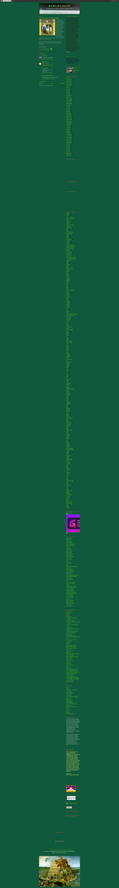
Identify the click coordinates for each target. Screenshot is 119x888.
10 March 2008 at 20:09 (47, 59)
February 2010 (68, 95)
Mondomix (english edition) (71, 646)
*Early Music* (68, 222)
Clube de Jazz (68, 627)
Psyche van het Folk (70, 660)
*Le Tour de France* (69, 232)
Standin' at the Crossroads (71, 592)
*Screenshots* (68, 253)
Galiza (67, 345)
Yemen (67, 504)
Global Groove (68, 555)
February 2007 (68, 153)
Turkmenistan (68, 485)
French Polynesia (69, 342)
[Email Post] (51, 48)
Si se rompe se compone (70, 582)
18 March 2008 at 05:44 (47, 65)
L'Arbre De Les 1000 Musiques (71, 566)
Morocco (67, 415)
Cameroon (68, 304)
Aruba (67, 273)
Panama (67, 437)
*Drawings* (68, 220)
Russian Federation (69, 448)
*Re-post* (68, 250)
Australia (67, 275)
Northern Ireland (69, 429)
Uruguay (67, 492)
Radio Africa (68, 662)
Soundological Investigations (71, 586)
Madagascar (68, 403)
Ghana (67, 350)
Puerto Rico (68, 445)
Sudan (67, 466)
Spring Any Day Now (70, 590)
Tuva (67, 486)
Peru (67, 439)
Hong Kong (68, 364)
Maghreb (67, 404)
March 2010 (68, 93)
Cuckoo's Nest (69, 549)
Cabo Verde (68, 301)
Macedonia (68, 401)
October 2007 (68, 140)
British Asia (68, 294)
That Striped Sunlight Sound (71, 593)
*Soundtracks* (68, 256)
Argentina (68, 270)
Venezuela (68, 496)
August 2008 (68, 124)
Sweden (67, 468)
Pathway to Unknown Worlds (71, 576)
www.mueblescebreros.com (47, 75)
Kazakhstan (68, 384)
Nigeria (67, 428)
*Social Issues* (69, 254)
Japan (67, 381)
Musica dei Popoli (69, 650)
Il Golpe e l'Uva (69, 558)
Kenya (67, 386)
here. (43, 44)
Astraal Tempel (69, 542)
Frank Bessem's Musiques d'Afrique (72, 636)
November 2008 (69, 119)
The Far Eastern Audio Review (71, 673)
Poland (67, 441)
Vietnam (67, 497)
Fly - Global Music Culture (71, 635)
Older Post (62, 83)
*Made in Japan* (69, 233)
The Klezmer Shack (69, 674)
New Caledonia (69, 422)
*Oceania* (68, 240)
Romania (67, 446)
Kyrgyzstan (68, 393)
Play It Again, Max (69, 579)
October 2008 (68, 121)
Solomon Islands (69, 459)
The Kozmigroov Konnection (71, 676)
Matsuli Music (68, 568)
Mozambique (68, 417)
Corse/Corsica (68, 318)
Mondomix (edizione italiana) (71, 645)
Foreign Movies (69, 693)
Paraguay (68, 438)
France (67, 339)
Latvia (67, 397)
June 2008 (68, 127)
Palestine (68, 435)
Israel (67, 376)
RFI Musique (68, 663)
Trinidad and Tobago (70, 480)
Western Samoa (69, 503)
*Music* (67, 236)
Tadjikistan (68, 472)
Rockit (67, 666)
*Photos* (67, 243)
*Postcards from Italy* (70, 247)
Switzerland (68, 469)
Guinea (67, 357)
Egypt (67, 331)
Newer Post (41, 83)
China (67, 309)
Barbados (68, 280)
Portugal (67, 442)
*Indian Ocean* (69, 227)
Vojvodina (68, 499)
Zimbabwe (68, 507)
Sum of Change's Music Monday (72, 670)
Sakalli (67, 580)
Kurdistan (68, 391)
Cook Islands (68, 316)
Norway (67, 431)
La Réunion (68, 394)
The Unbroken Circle (70, 680)
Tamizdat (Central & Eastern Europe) (73, 672)
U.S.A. (67, 487)
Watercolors (68, 712)
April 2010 (68, 92)
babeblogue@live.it (61, 852)
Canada (67, 305)
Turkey (67, 483)
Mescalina (68, 643)
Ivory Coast (68, 379)
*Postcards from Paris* (70, 249)
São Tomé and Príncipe (70, 449)
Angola (67, 267)
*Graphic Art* (68, 226)
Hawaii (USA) (68, 362)
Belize (67, 284)
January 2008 (68, 135)
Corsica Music (68, 548)
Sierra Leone (68, 455)
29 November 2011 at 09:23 (48, 78)
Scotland (67, 451)
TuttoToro (68, 710)
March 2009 (68, 113)
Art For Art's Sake (69, 541)
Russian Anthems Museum (71, 706)
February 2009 (68, 114)
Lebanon (67, 398)
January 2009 (68, 116)
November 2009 (69, 100)
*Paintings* (68, 242)
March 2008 (68, 132)
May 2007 (68, 148)
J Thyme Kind (68, 559)
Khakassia (68, 387)
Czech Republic (69, 326)
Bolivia (67, 288)
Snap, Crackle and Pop (70, 583)
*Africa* (67, 215)
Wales (67, 500)
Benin (67, 285)
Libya (67, 400)
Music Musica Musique (70, 570)
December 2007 (69, 137)
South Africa (68, 462)
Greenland (68, 353)
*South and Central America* (71, 257)
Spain (67, 465)
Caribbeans (68, 307)
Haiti (67, 360)
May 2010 (68, 90)
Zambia (67, 506)
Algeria (67, 266)
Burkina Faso (68, 297)
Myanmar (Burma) (69, 418)
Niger (67, 427)
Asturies (67, 274)
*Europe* (67, 223)
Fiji (66, 336)
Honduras (68, 363)
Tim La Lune (68, 709)
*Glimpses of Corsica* (70, 225)
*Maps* (67, 234)
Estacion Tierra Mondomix (71, 632)
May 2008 (68, 129)
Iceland (67, 367)
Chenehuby (68, 546)
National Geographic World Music (72, 656)
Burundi (67, 298)
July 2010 (68, 87)
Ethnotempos (68, 634)
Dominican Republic (69, 329)
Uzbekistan (68, 493)
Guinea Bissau (69, 359)
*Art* (67, 216)
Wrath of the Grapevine (70, 603)
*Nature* (67, 237)
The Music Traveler (69, 596)
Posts (69, 796)
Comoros (68, 312)
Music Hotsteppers (69, 569)
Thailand (67, 475)
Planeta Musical (69, 577)
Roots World (68, 667)
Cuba (67, 322)
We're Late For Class (70, 600)
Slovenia (67, 458)
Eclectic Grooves (69, 551)
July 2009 (68, 106)
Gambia (67, 346)
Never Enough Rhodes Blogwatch (72, 575)
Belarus (67, 281)
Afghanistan (68, 264)
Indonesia (68, 370)
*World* (67, 263)
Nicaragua (68, 425)
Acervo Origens (69, 538)
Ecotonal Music (69, 552)
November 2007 (69, 139)
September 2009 (69, 103)
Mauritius (68, 411)
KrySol (67, 565)
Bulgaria (67, 295)
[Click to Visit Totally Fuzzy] (69, 513)
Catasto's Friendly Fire (70, 545)
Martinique (68, 408)
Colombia (68, 311)
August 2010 (68, 85)
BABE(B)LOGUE (59, 5)
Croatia (67, 321)
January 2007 (68, 155)
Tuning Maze (68, 599)
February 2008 (68, 134)
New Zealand (68, 424)
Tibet (67, 476)
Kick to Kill (68, 563)
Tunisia (67, 482)
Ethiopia (67, 335)
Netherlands (68, 421)
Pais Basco (68, 434)
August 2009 (68, 105)
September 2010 (69, 84)
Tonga (67, 479)
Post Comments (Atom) (48, 85)
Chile (67, 308)
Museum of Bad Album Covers (71, 703)
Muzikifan (68, 652)
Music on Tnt (68, 649)
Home (52, 83)
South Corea (68, 463)
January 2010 (68, 97)
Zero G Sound (68, 604)
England (67, 332)
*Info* (67, 229)
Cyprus (67, 325)
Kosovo (67, 390)
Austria (67, 277)
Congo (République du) (70, 315)
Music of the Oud (69, 572)
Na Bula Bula (68, 573)
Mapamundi (68, 642)
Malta (67, 407)
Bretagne (68, 292)
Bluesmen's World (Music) (71, 544)
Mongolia (68, 414)
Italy (67, 377)
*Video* (67, 261)
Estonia (67, 333)
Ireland (67, 374)
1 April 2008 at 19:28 (47, 72)
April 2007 (68, 150)
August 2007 (68, 143)
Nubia (67, 432)
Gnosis (67, 638)
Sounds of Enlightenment (70, 587)
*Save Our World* (69, 251)
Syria (67, 470)
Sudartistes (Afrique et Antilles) (71, 669)
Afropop (67, 615)
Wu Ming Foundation (70, 713)
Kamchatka (68, 383)
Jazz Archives (68, 562)
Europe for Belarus (69, 692)
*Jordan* (67, 230)
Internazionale (68, 698)
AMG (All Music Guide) (70, 620)
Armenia (67, 271)
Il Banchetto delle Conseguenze (72, 696)
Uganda (67, 489)
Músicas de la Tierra (70, 655)
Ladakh (67, 396)
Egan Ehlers (44, 61)
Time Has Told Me (69, 597)
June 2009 (68, 108)
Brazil (67, 291)
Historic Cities (68, 695)
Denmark (68, 328)
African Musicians (69, 612)
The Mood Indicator (69, 594)
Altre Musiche (68, 616)
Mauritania (68, 410)
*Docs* (67, 219)
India (67, 369)
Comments (70, 799)
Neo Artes (68, 705)
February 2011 (68, 79)
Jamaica (67, 380)
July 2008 (68, 126)
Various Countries (69, 494)
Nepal (67, 420)
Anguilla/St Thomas (69, 268)
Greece (67, 352)
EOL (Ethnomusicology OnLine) (72, 631)
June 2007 (68, 147)
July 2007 (68, 145)
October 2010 (68, 82)
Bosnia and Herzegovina (70, 290)
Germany (68, 349)
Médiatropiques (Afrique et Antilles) (72, 653)
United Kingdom (69, 490)
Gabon (67, 343)
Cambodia (68, 302)
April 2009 (68, 111)
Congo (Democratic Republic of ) (72, 314)
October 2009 (68, 101)
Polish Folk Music (69, 657)
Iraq (67, 373)
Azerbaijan (68, 278)
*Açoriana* (68, 213)
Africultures (68, 613)
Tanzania (68, 473)
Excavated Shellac (69, 553)
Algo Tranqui (68, 539)
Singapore (68, 456)
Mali (67, 405)
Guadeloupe (68, 355)
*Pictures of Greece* (70, 244)
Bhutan (67, 287)
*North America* (69, 239)
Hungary (67, 366)
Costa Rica (68, 319)
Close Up (68, 688)
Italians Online (68, 699)
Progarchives (68, 659)
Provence (68, 444)
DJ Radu (43, 55)
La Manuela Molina (69, 702)
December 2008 (69, 118)
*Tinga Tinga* (68, 260)
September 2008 (69, 122)
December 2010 (69, 80)
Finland (67, 338)
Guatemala (68, 356)
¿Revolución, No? (69, 606)
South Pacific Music (70, 589)
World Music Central (70, 681)
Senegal (67, 452)
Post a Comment (42, 81)
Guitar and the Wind (69, 556)
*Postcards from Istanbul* (71, 246)
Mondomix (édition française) (71, 648)
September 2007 (69, 142)
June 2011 (68, 77)
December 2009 (69, 98)
